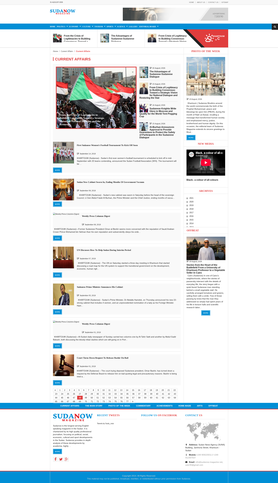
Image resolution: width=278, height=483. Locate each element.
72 (98, 401)
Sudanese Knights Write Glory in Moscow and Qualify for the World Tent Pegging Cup (158, 112)
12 (115, 390)
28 (86, 394)
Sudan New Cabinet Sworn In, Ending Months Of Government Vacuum (110, 182)
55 (121, 397)
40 (157, 394)
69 (80, 401)
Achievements (164, 406)
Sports (110, 27)
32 (109, 394)
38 (145, 394)
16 (139, 390)
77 (127, 401)
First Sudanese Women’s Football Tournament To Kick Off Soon (107, 145)
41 (163, 394)
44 (56, 397)
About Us (201, 2)
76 (121, 401)
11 (109, 390)
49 (86, 397)
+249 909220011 (204, 455)
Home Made (184, 406)
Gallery (133, 27)
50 (92, 397)
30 (98, 394)
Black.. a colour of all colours (202, 180)
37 (139, 394)
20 (163, 390)
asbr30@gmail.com (194, 465)
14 (127, 390)
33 (115, 394)
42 (169, 394)
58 (139, 397)
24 (62, 394)
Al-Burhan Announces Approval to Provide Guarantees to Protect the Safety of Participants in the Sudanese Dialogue (157, 132)
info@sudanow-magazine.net (209, 462)
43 (175, 394)
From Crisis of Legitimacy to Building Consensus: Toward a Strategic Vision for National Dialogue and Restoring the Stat (173, 42)
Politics (61, 27)
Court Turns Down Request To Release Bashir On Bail (102, 358)
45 (62, 397)
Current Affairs (69, 406)
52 (104, 397)
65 (56, 401)
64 (175, 397)
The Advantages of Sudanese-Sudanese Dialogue (122, 39)
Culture (86, 27)
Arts (199, 406)
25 (68, 394)
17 (145, 390)
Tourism (98, 27)
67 (68, 401)
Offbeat (193, 230)
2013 (191, 227)
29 (92, 394)
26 (74, 394)
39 (151, 394)
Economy (73, 27)
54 (115, 397)
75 (115, 401)
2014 (191, 223)
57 (133, 397)
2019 (191, 205)
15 (133, 390)
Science (121, 27)
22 (174, 390)
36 (133, 394)
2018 (191, 209)
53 (109, 397)
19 (157, 390)
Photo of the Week (119, 406)
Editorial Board (147, 27)
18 (151, 390)
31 (104, 394)
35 (127, 394)
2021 (191, 198)
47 (74, 397)
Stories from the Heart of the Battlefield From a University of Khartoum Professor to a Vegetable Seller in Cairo (205, 269)
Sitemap (224, 2)
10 (103, 390)
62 (163, 397)
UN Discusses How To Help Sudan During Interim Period (104, 250)
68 (74, 401)
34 (121, 394)
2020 (191, 202)
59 (145, 397)
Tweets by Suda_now (105, 424)
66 (62, 401)
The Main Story (93, 406)
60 (151, 397)
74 (109, 401)
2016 (191, 216)
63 (169, 397)
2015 (191, 220)
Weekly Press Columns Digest (96, 216)
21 (169, 390)
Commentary (143, 406)
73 (104, 401)
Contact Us (213, 2)
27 (80, 394)
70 (86, 401)
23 (56, 394)
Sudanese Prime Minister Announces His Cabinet (100, 287)
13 (121, 390)
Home (191, 2)
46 (68, 397)
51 (98, 397)
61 (157, 397)
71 (92, 401)
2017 (191, 212)
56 (127, 397)
